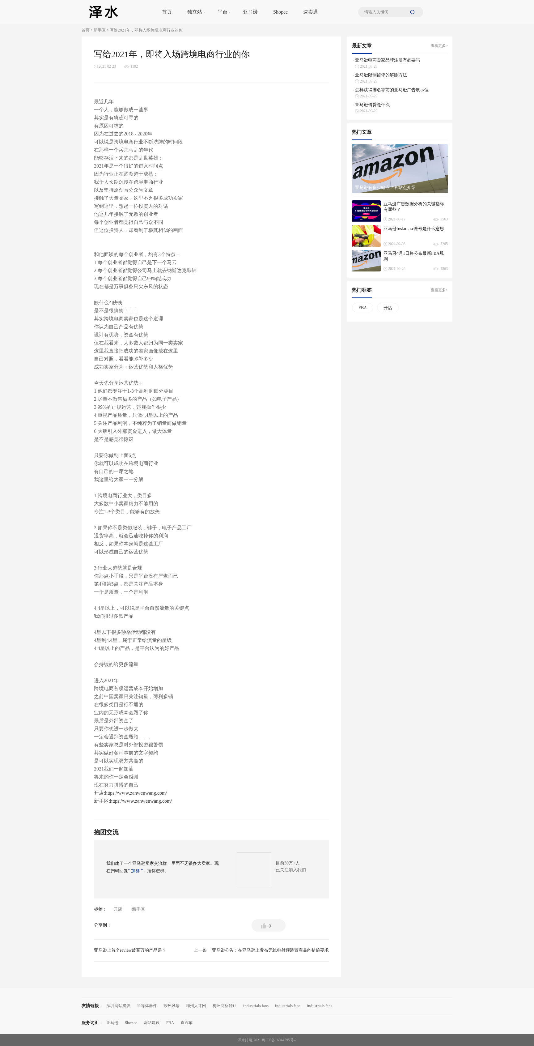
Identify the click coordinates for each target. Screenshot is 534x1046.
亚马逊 (250, 12)
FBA (362, 307)
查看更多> (439, 46)
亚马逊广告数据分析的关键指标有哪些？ (414, 207)
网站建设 (152, 1022)
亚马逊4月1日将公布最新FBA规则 (414, 256)
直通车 (186, 1022)
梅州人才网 (196, 1005)
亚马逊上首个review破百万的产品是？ (150, 950)
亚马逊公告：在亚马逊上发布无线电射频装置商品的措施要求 (270, 952)
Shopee (280, 12)
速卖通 (310, 12)
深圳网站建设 (118, 1005)
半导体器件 (147, 1005)
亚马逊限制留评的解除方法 (381, 75)
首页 (167, 12)
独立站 (194, 12)
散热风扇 (171, 1005)
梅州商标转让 (225, 1005)
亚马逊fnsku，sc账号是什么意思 (414, 228)
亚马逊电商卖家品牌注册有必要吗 (387, 60)
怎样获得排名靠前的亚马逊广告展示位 (392, 90)
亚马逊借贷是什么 (372, 104)
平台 (222, 12)
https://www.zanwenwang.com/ (136, 793)
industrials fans (256, 1005)
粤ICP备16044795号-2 (279, 1040)
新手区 (100, 30)
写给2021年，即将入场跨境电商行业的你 (146, 30)
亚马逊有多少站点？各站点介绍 (385, 187)
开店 (99, 793)
